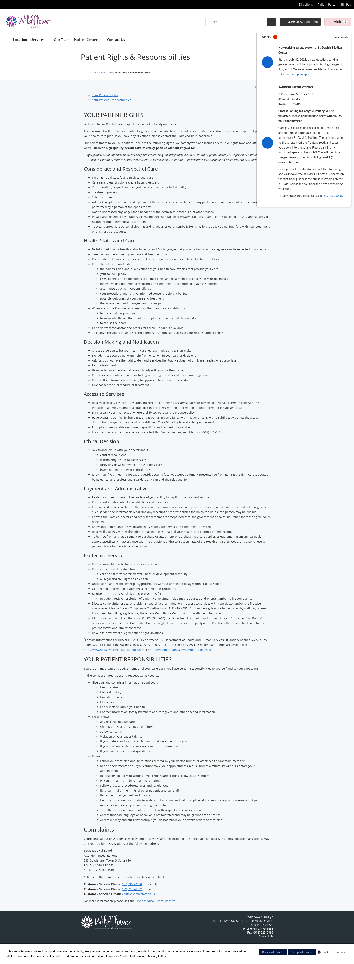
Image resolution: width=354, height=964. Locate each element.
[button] (331, 952)
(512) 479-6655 (333, 196)
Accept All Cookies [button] (302, 952)
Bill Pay (346, 4)
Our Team (62, 39)
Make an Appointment (302, 22)
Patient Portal (327, 4)
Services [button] (38, 39)
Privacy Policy (157, 956)
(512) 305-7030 (132, 884)
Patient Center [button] (86, 39)
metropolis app (299, 74)
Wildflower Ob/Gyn (260, 917)
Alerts (340, 21)
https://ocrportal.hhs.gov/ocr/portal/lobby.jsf (180, 650)
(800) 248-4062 (132, 889)
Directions (305, 4)
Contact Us (116, 39)
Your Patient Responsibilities (111, 100)
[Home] (6, 40)
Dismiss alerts (340, 37)
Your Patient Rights (105, 95)
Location (20, 39)
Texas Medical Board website (155, 901)
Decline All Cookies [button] (272, 952)
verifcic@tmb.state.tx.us (138, 894)
